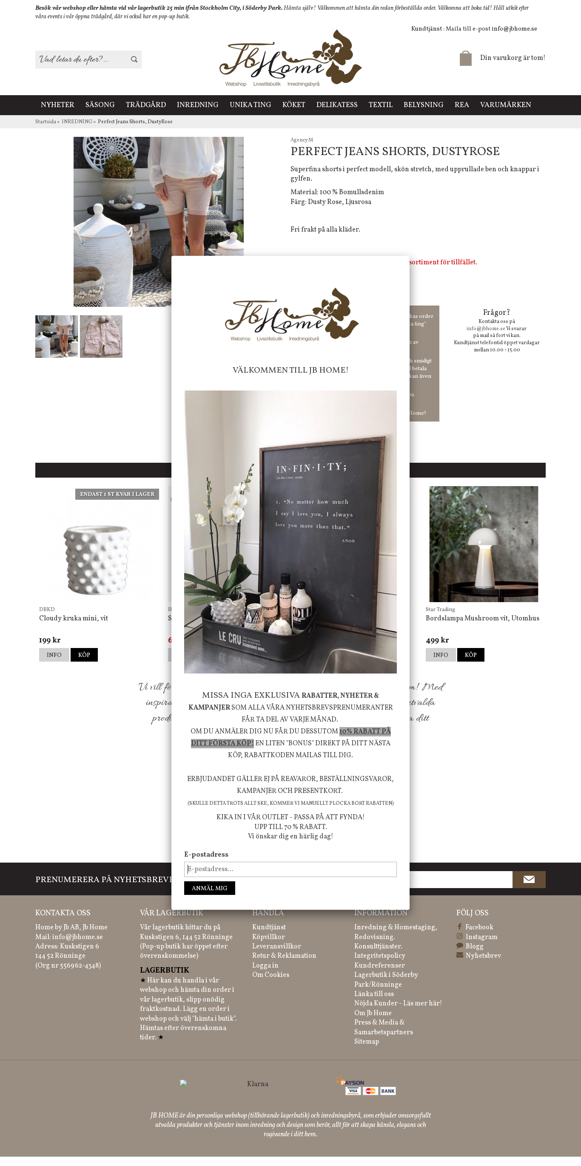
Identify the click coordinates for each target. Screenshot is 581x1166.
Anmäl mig (210, 889)
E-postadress (206, 855)
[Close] (409, 255)
